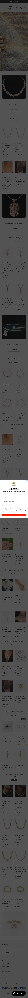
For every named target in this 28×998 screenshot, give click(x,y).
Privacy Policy (5, 512)
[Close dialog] (27, 480)
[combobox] (3, 505)
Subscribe (14, 515)
